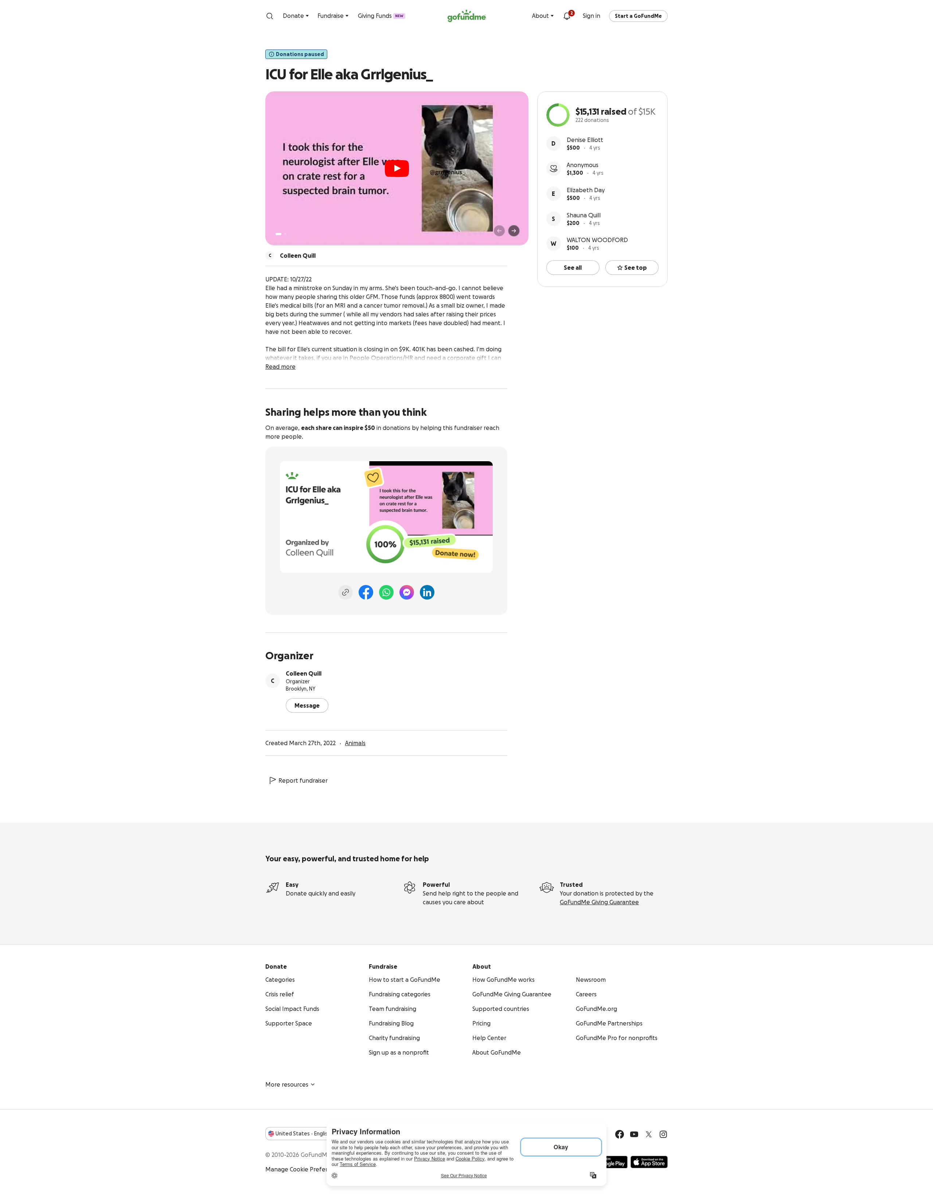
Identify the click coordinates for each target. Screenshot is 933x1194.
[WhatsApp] (386, 592)
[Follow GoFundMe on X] (648, 1134)
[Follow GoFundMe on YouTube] (634, 1134)
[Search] (269, 16)
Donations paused (300, 54)
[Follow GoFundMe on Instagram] (663, 1134)
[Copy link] (345, 592)
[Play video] (397, 168)
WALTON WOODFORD (597, 240)
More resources (286, 1084)
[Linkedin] (427, 592)
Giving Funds (380, 15)
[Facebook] (366, 592)
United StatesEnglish (303, 1133)
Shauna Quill (584, 215)
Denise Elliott (585, 140)
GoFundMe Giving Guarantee (599, 902)
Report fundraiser (303, 780)
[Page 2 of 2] (285, 234)
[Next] (514, 231)
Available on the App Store (649, 1162)
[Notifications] (566, 16)
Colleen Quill (303, 673)
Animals (355, 743)
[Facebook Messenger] (406, 592)
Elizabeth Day (586, 190)
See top (635, 267)
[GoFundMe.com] (467, 16)
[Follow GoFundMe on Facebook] (619, 1134)
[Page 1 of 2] (278, 234)
